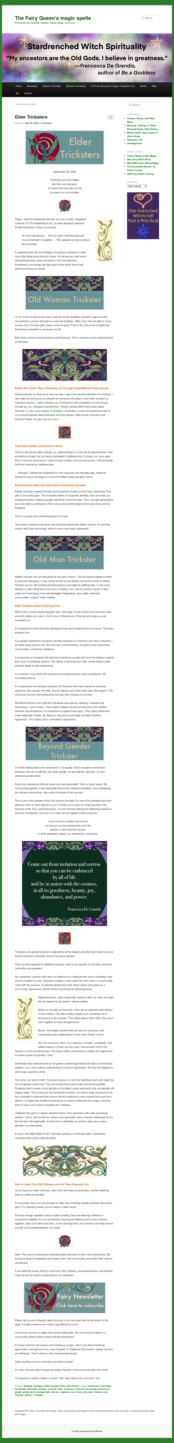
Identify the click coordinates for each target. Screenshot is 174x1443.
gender (18, 1391)
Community (105, 1385)
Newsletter (32, 86)
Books (143, 86)
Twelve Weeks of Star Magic (141, 155)
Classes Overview (51, 86)
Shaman (98, 1391)
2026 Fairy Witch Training (140, 173)
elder (60, 1388)
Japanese (65, 1391)
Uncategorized (134, 143)
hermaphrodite (43, 1391)
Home (19, 86)
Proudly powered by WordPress (87, 1431)
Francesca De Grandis (86, 1388)
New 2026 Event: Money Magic (143, 163)
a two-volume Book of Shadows (45, 410)
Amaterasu (93, 1385)
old (84, 1391)
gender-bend (29, 1391)
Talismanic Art (134, 139)
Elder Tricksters (31, 117)
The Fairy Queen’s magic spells (53, 17)
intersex (55, 1391)
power (90, 1391)
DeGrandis (32, 1388)
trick (105, 1391)
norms (79, 1391)
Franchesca (104, 1388)
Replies (38, 1395)
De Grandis (20, 1388)
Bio (17, 93)
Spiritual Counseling (75, 86)
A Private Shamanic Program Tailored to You (113, 86)
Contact (28, 93)
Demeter (42, 1388)
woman (28, 1395)
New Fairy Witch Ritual (139, 159)
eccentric (52, 1388)
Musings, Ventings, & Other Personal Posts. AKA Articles (51, 1385)
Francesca (46, 122)
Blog (154, 86)
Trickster (19, 1395)
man (73, 1391)
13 (110, 117)
